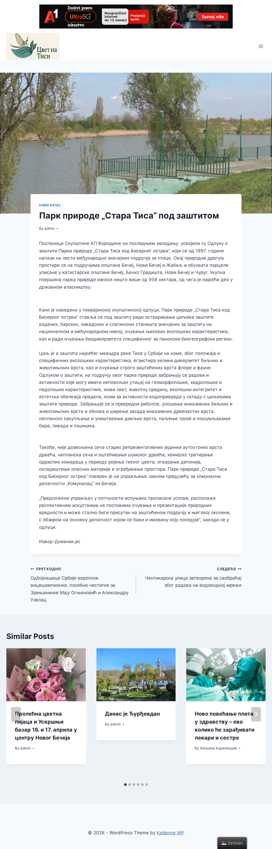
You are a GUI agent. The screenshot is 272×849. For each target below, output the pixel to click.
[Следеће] (256, 714)
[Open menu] (261, 46)
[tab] (125, 784)
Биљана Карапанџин (218, 748)
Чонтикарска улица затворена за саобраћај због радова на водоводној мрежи (193, 577)
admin (49, 228)
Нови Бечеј (50, 205)
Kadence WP (170, 832)
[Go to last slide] (16, 714)
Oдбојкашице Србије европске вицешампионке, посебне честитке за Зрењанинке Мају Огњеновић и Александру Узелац (80, 584)
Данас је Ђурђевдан (132, 714)
